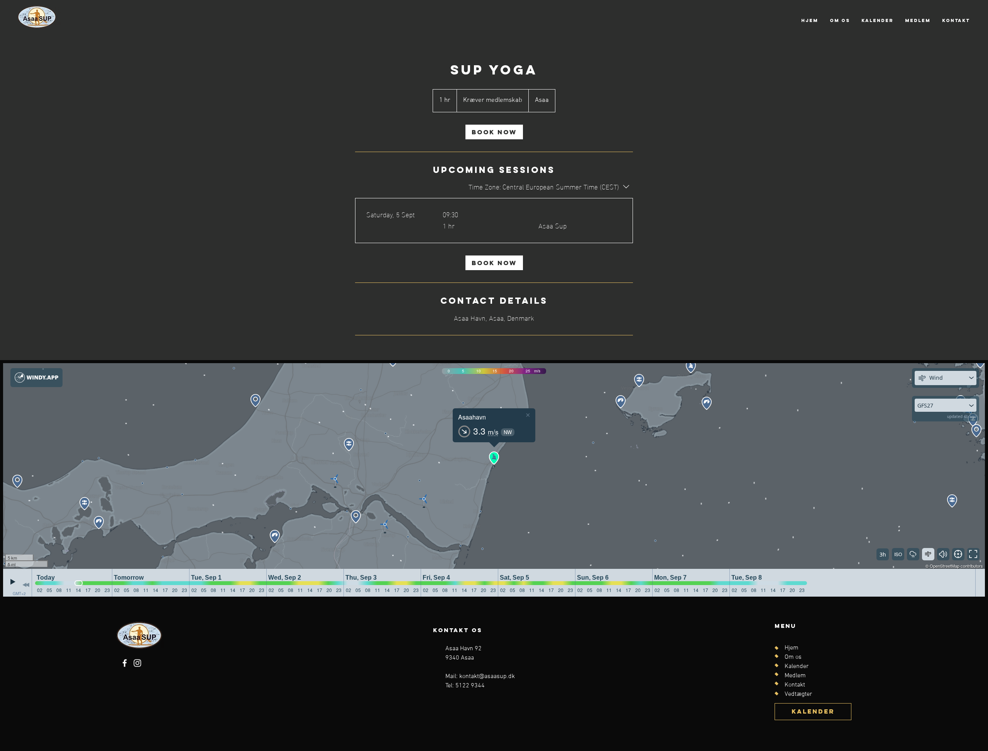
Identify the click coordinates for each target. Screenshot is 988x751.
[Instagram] (137, 663)
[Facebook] (125, 663)
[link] (494, 132)
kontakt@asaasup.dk (487, 676)
